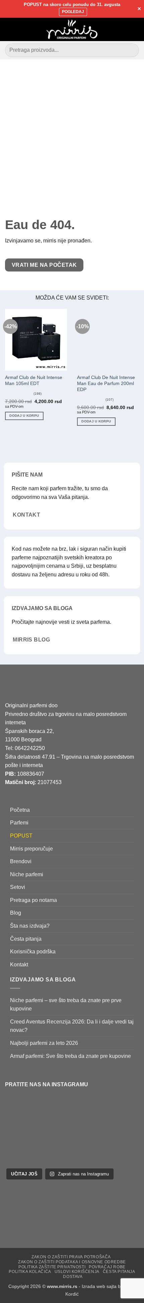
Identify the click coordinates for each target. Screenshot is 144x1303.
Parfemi (19, 823)
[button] (9, 29)
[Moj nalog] (124, 29)
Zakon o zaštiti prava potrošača (71, 1257)
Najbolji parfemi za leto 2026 (44, 1043)
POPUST (21, 836)
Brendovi (20, 861)
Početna (20, 810)
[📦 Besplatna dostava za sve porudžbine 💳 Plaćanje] (31, 1115)
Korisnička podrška (33, 952)
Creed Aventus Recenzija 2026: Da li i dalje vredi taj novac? (72, 1026)
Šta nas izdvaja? (30, 926)
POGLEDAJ (73, 11)
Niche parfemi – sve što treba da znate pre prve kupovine (66, 1004)
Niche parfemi (26, 874)
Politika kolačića (30, 1272)
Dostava (72, 1276)
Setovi (17, 887)
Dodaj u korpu (24, 415)
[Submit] (131, 50)
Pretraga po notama (33, 900)
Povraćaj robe (107, 1267)
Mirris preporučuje (31, 849)
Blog (15, 913)
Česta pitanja (26, 939)
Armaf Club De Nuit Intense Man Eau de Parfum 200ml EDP (106, 383)
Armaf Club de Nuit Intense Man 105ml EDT (33, 380)
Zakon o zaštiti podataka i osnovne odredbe (72, 1262)
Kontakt (19, 964)
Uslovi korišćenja (77, 1272)
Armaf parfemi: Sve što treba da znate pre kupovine (70, 1056)
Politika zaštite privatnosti (51, 1267)
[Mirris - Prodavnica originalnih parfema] (72, 29)
